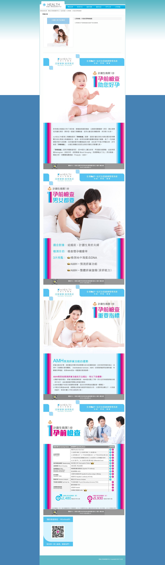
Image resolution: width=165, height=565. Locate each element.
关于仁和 (108, 7)
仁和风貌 (117, 7)
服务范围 (89, 7)
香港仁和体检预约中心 (53, 10)
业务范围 (63, 10)
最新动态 (98, 7)
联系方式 (79, 7)
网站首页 (70, 7)
